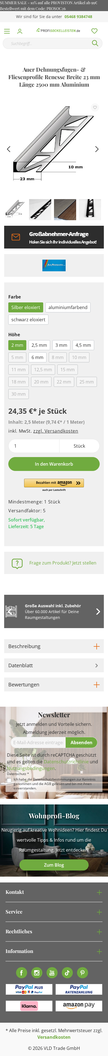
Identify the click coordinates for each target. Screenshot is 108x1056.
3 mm (61, 345)
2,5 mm (39, 345)
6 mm (37, 357)
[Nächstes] (97, 148)
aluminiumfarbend (68, 307)
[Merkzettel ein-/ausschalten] (95, 107)
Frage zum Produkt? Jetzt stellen (62, 563)
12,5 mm (43, 370)
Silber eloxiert (25, 307)
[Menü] (7, 30)
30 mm (18, 394)
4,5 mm (83, 345)
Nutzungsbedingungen (31, 768)
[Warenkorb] (105, 25)
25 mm (86, 382)
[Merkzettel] (93, 29)
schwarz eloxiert (28, 320)
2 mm (17, 345)
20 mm (41, 382)
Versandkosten (54, 1037)
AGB (47, 783)
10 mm (79, 357)
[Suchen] (95, 43)
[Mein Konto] (21, 29)
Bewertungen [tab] (23, 684)
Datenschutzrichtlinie (66, 762)
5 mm (17, 357)
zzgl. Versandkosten (55, 431)
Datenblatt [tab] (20, 665)
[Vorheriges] (8, 148)
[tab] (54, 646)
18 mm (18, 382)
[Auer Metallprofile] (54, 265)
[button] (54, 485)
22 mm (64, 382)
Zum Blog (54, 865)
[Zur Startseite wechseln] (58, 30)
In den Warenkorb (54, 464)
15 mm (67, 370)
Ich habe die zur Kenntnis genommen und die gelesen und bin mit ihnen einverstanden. (55, 784)
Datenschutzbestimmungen (54, 779)
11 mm (18, 370)
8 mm (58, 357)
